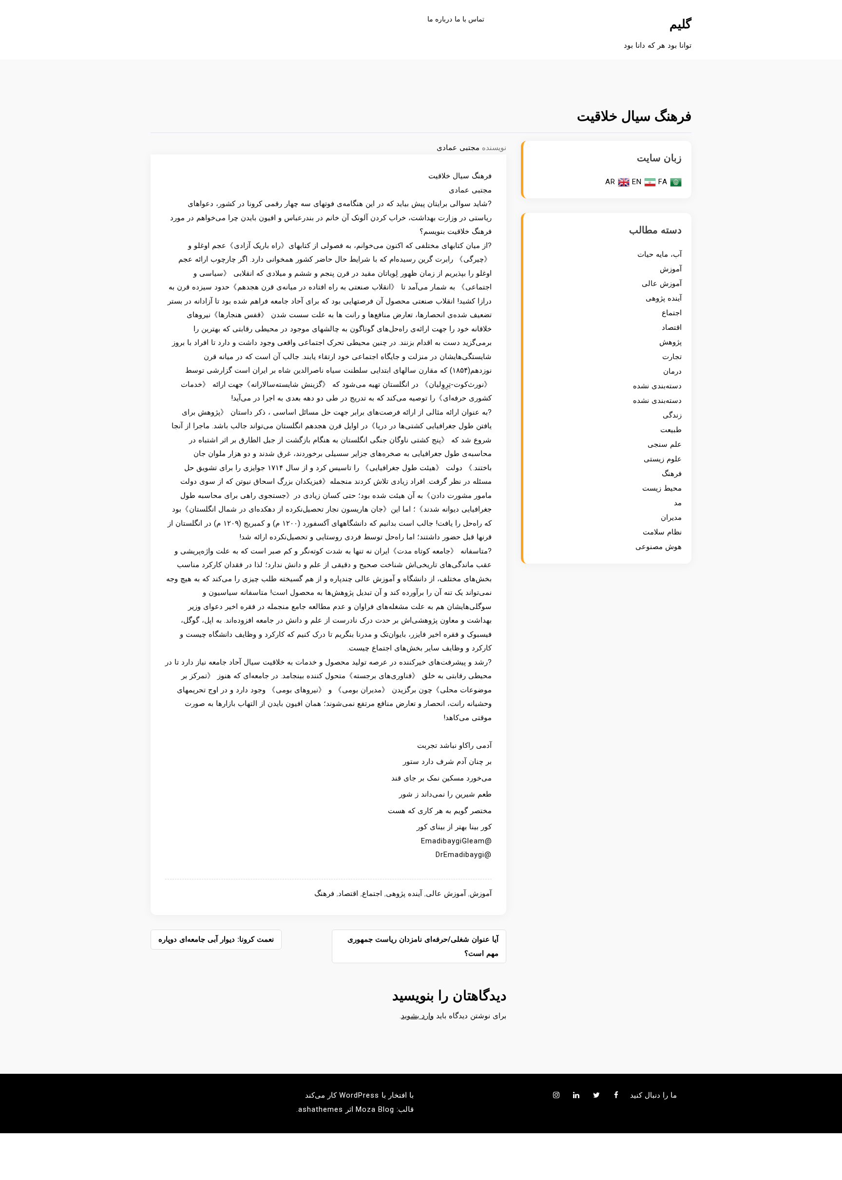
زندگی (672, 415)
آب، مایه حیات (659, 254)
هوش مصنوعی (658, 546)
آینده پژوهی (404, 893)
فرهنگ (324, 893)
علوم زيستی (663, 459)
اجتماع (372, 893)
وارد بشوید (417, 1015)
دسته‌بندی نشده (657, 385)
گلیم (680, 24)
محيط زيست (662, 488)
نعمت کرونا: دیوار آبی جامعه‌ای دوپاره (216, 939)
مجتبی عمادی (458, 147)
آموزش (481, 893)
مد (678, 502)
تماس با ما (469, 19)
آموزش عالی (446, 893)
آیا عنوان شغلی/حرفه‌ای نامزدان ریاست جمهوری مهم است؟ (422, 946)
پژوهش (670, 342)
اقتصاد (348, 893)
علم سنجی (665, 444)
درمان (672, 371)
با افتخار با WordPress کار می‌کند (359, 1095)
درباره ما (439, 19)
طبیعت (671, 429)
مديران (671, 517)
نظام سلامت (662, 532)
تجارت (672, 356)
